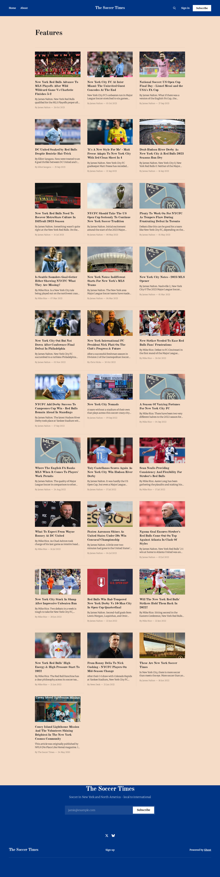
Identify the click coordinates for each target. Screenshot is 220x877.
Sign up (110, 849)
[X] (106, 835)
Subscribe (202, 8)
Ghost (207, 849)
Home (12, 8)
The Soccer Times (110, 8)
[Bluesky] (113, 835)
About (24, 8)
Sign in (185, 8)
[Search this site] (174, 8)
